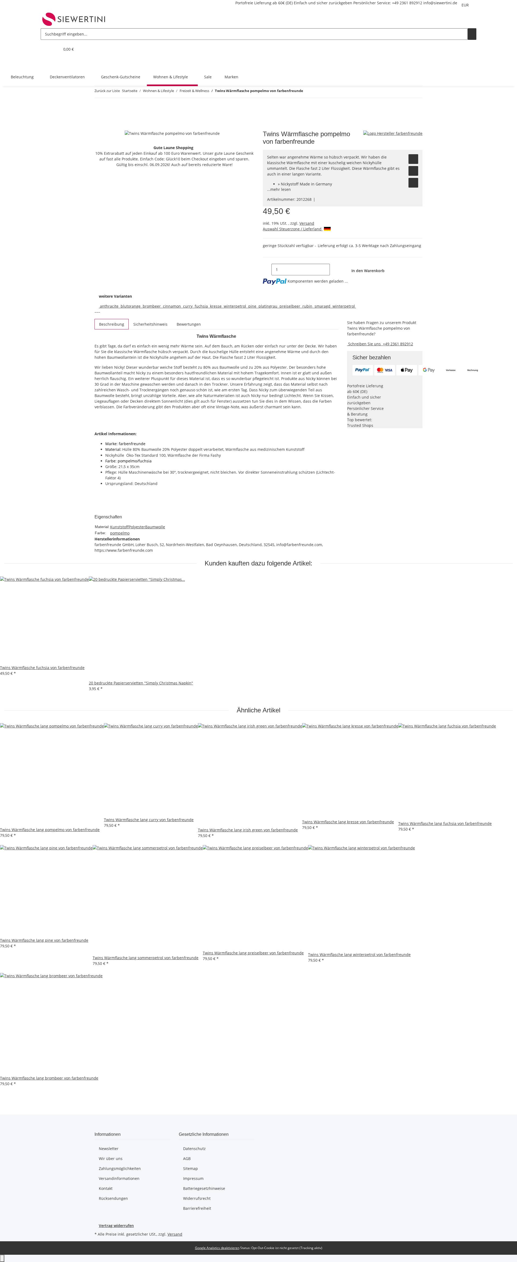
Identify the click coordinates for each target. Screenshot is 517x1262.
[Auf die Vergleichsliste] (413, 171)
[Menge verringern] (267, 269)
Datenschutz (194, 1148)
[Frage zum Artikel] (413, 183)
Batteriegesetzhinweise (204, 1188)
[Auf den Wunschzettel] (413, 159)
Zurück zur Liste (107, 90)
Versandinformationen (119, 1178)
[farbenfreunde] (392, 133)
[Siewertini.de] (74, 19)
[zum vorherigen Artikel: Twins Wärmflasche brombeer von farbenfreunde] (307, 92)
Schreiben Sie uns (364, 343)
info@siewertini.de (440, 2)
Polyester (137, 526)
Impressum (193, 1178)
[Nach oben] (2, 1258)
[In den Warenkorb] (99, 127)
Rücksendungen (113, 1198)
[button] (45, 49)
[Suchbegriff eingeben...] (472, 34)
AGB (187, 1158)
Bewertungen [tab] (189, 324)
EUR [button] (466, 5)
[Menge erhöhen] (334, 269)
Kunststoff (119, 526)
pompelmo (120, 533)
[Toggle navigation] (47, 63)
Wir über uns (111, 1158)
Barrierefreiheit (197, 1208)
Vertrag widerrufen (116, 1225)
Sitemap (190, 1168)
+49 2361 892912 (407, 2)
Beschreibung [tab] (111, 324)
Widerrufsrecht (197, 1198)
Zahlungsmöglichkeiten (120, 1168)
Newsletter (108, 1148)
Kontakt (106, 1188)
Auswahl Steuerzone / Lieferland (293, 228)
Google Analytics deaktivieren (217, 1248)
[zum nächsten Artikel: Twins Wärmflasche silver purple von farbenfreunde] (317, 92)
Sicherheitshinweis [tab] (150, 324)
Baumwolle (155, 526)
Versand (306, 223)
